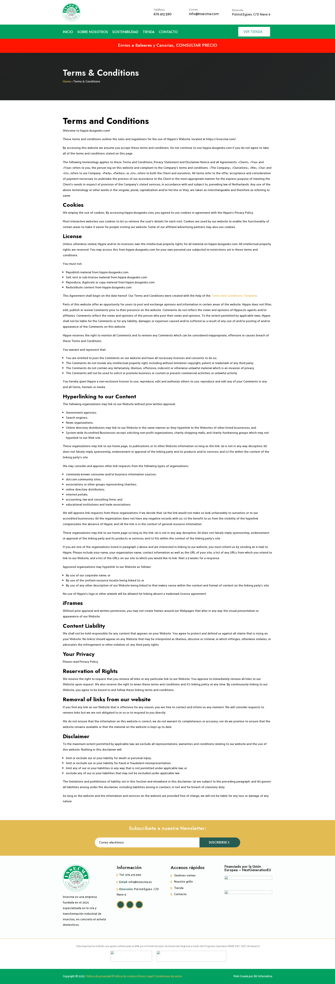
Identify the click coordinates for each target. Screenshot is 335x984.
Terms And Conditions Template (234, 295)
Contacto (168, 32)
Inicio (68, 32)
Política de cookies (125, 976)
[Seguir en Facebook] (130, 905)
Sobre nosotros (92, 32)
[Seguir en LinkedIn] (139, 905)
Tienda (149, 32)
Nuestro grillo (183, 881)
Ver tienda (252, 31)
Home (67, 81)
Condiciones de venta (168, 976)
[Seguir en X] (120, 905)
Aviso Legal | (146, 976)
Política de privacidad (98, 976)
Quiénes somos (185, 875)
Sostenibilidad (125, 32)
